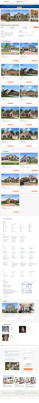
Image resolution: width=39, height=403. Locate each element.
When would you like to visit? (27, 357)
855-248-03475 (31, 253)
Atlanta (3, 392)
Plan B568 (3, 140)
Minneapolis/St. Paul (4, 393)
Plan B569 (3, 76)
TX (2, 8)
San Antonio (33, 393)
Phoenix (15, 393)
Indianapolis (31, 392)
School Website (5, 241)
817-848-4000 (13, 266)
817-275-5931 (4, 253)
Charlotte (12, 392)
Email (28, 350)
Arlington (8, 8)
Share (4, 103)
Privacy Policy (30, 371)
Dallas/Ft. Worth (4, 8)
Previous (2, 15)
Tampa (20, 394)
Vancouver (23, 394)
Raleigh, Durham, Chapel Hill (23, 393)
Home (1, 8)
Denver (25, 392)
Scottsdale (17, 394)
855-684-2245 (22, 253)
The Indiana (3, 98)
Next (37, 15)
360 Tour (10, 170)
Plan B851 (3, 165)
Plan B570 (21, 76)
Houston (28, 392)
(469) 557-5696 (11, 337)
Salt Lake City (29, 393)
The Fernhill (22, 98)
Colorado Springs (17, 392)
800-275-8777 (5, 259)
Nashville (9, 393)
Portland (18, 393)
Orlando (12, 393)
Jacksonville (35, 392)
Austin (6, 392)
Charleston (9, 392)
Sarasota (37, 393)
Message (24, 359)
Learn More (19, 7)
